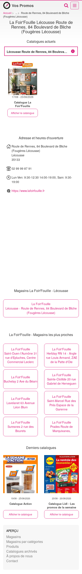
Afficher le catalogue (22, 113)
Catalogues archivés (21, 551)
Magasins (13, 536)
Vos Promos (23, 5)
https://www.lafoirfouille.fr (28, 191)
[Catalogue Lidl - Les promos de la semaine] (61, 474)
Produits (12, 546)
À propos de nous (19, 555)
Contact (12, 560)
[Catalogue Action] (20, 474)
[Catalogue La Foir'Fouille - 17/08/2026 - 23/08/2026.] (22, 77)
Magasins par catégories (24, 541)
